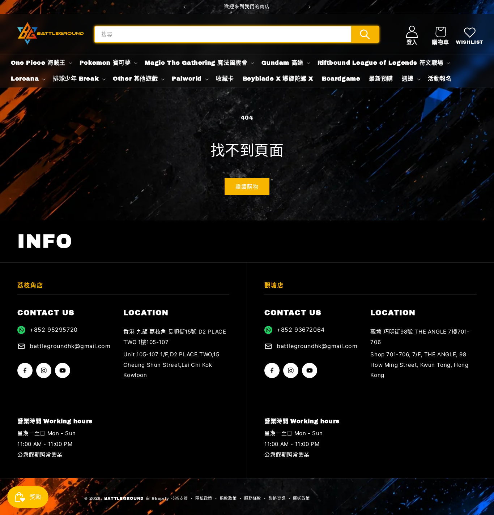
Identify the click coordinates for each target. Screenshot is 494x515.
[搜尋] (365, 34)
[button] (440, 34)
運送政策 (301, 498)
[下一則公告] (310, 7)
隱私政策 (203, 498)
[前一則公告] (184, 7)
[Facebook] (25, 370)
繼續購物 (247, 187)
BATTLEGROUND (124, 498)
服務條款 (252, 498)
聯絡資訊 (277, 498)
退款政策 (228, 498)
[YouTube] (62, 370)
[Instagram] (43, 370)
